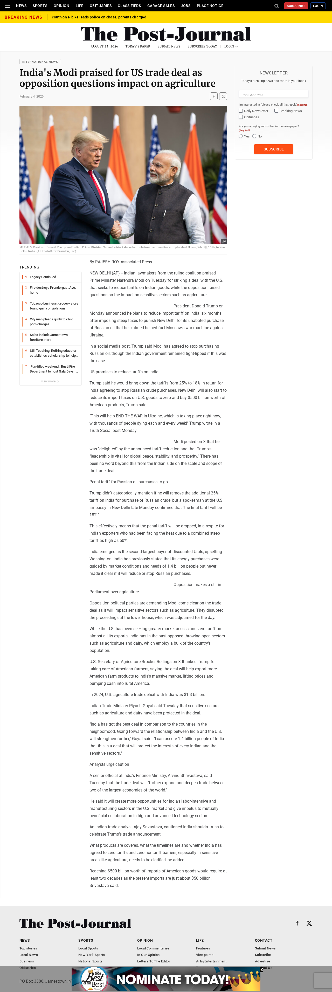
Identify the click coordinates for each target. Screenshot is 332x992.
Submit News (169, 46)
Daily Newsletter (256, 111)
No (260, 136)
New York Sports (91, 955)
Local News (28, 955)
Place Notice (210, 6)
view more (48, 381)
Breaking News (291, 111)
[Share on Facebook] (214, 96)
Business (26, 961)
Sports (40, 6)
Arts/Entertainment (211, 961)
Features (203, 948)
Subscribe (296, 6)
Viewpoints (204, 955)
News (21, 6)
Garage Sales (161, 6)
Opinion (62, 6)
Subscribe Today (202, 46)
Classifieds (129, 6)
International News (40, 62)
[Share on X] (223, 96)
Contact (263, 940)
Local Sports (88, 948)
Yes (247, 136)
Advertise (262, 961)
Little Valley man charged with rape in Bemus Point (95, 17)
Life (80, 6)
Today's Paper (138, 46)
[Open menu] (7, 5)
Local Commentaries (153, 948)
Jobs (185, 6)
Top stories (28, 948)
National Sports (90, 961)
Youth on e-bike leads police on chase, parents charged (99, 21)
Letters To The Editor (153, 961)
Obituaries (101, 6)
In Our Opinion (148, 955)
